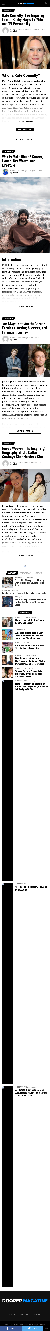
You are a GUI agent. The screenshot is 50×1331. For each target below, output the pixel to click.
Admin (15, 31)
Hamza (15, 173)
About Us (12, 1314)
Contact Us (37, 1314)
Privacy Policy (24, 1314)
